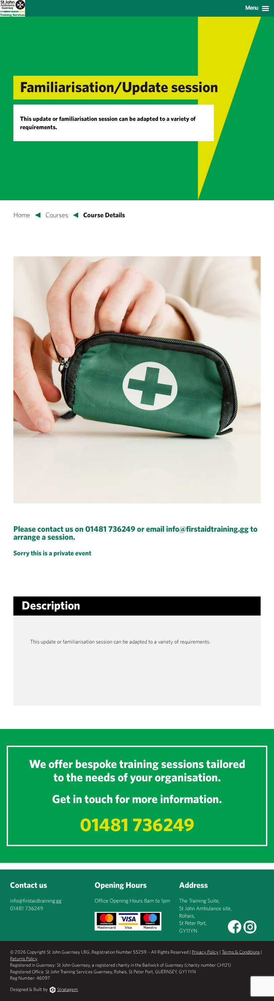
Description (51, 605)
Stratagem (67, 989)
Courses (56, 215)
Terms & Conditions (241, 952)
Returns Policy (23, 958)
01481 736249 (137, 824)
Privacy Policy (205, 952)
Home (21, 215)
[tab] (51, 605)
